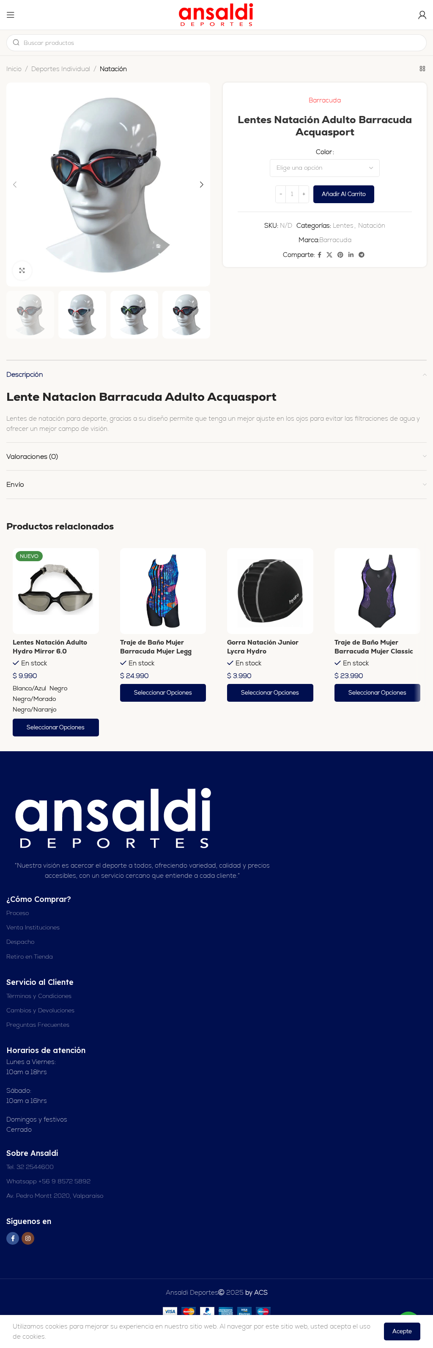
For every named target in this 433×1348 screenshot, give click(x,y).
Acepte (402, 1331)
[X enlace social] (329, 255)
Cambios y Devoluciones (40, 1010)
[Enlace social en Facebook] (319, 255)
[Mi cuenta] (422, 14)
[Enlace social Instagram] (28, 1238)
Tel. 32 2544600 (30, 1167)
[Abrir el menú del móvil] (10, 14)
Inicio (14, 69)
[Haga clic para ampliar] (22, 270)
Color (324, 152)
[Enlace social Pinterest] (340, 255)
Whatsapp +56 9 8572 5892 (48, 1181)
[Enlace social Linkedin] (351, 255)
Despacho (20, 942)
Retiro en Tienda (29, 956)
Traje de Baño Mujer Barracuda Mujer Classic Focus (373, 651)
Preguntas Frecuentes (37, 1024)
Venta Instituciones (33, 927)
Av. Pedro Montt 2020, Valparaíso (54, 1195)
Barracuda (325, 100)
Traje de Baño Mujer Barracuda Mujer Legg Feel (156, 651)
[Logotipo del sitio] (216, 14)
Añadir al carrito (344, 194)
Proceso (17, 913)
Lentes (343, 225)
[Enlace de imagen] (114, 818)
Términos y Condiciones (38, 996)
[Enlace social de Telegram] (361, 255)
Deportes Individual (60, 69)
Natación (113, 69)
